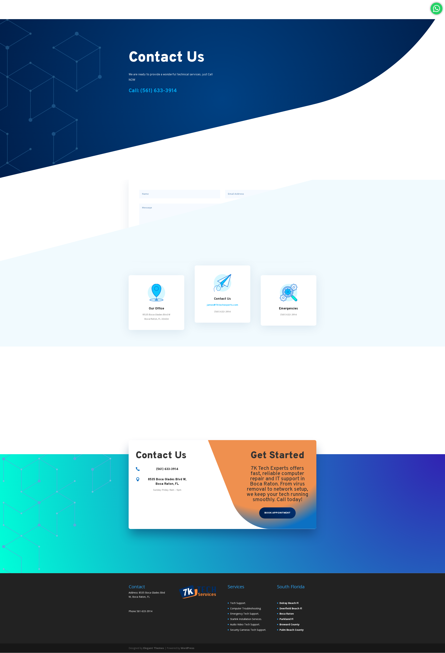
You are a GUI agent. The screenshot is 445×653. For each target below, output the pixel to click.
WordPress (187, 648)
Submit (296, 236)
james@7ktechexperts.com (222, 305)
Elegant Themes (153, 648)
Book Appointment (277, 512)
